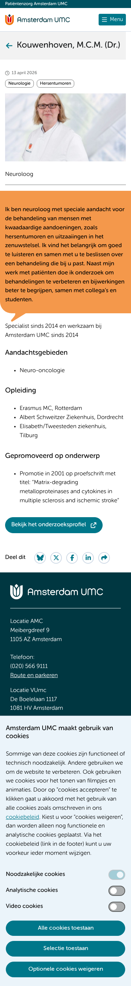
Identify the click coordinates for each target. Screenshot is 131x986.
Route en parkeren (34, 676)
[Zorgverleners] (8, 45)
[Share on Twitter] (56, 558)
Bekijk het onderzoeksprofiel (48, 525)
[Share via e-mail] (104, 558)
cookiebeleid (22, 817)
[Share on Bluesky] (40, 558)
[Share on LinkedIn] (88, 558)
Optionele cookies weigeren (65, 969)
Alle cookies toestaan (66, 928)
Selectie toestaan (65, 948)
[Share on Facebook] (72, 558)
